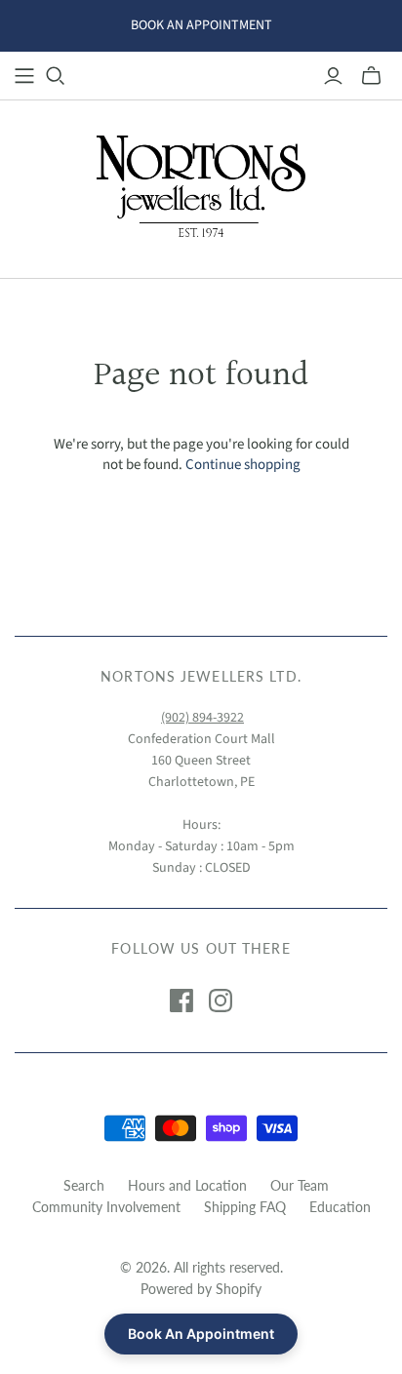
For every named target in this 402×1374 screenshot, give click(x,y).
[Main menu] (24, 76)
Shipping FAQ (245, 1206)
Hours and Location (187, 1185)
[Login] (333, 76)
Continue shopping (243, 464)
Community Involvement (106, 1206)
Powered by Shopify (201, 1288)
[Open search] (55, 76)
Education (340, 1206)
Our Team (299, 1185)
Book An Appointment (201, 1333)
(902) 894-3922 (202, 717)
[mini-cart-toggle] (371, 76)
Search (83, 1185)
